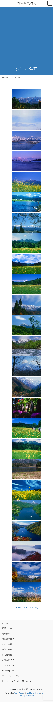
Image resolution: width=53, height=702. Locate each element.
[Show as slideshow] (26, 607)
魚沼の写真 (7, 649)
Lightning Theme (33, 693)
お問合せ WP (8, 660)
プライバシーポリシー (12, 676)
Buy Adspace (8, 670)
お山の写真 (7, 644)
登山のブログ (8, 639)
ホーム (5, 623)
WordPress (18, 693)
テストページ (8, 665)
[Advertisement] (26, 34)
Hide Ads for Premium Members (16, 681)
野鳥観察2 (6, 633)
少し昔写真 (7, 655)
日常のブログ (8, 628)
